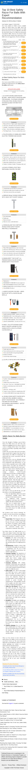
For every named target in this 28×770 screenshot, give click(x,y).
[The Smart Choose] (7, 2)
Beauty (6, 679)
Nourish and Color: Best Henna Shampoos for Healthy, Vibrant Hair (13, 666)
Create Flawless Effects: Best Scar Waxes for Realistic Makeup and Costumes (13, 670)
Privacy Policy (11, 765)
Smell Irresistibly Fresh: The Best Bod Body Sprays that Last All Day (13, 674)
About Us (4, 765)
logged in (11, 703)
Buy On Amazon (23, 43)
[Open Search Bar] (21, 2)
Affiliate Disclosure (21, 765)
